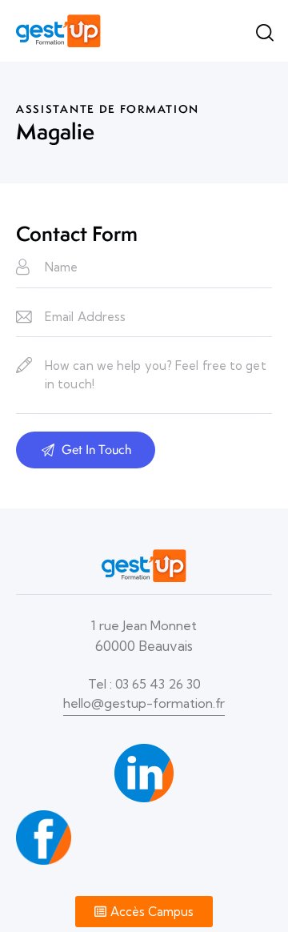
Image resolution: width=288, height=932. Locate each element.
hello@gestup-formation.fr (144, 703)
